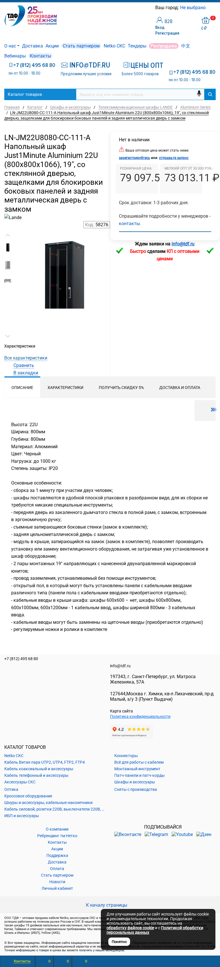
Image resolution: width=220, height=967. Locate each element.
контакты (129, 223)
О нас (10, 46)
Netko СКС (114, 46)
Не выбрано (193, 7)
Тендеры (137, 46)
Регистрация (167, 33)
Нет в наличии (134, 139)
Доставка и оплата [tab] (179, 387)
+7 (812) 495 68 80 (34, 65)
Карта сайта (121, 711)
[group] (63, 269)
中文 (185, 46)
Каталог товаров (25, 94)
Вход (159, 27)
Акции (52, 46)
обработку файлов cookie (130, 928)
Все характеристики (25, 358)
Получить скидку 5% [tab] (121, 387)
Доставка (32, 46)
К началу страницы (107, 905)
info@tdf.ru (120, 666)
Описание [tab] (22, 387)
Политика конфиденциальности (140, 716)
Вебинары (15, 56)
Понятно (119, 942)
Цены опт (144, 65)
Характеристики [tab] (65, 387)
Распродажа (163, 46)
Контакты (40, 56)
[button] (7, 235)
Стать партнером (81, 46)
